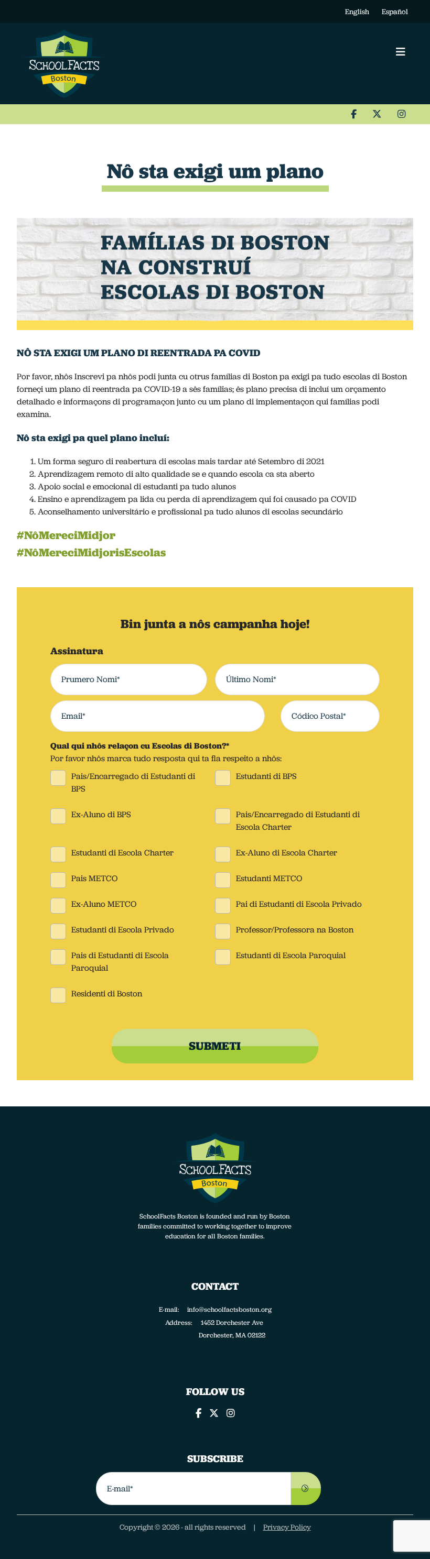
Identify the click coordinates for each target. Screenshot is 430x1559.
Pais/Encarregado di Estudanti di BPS (133, 782)
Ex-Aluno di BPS (101, 814)
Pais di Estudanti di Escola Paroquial (120, 961)
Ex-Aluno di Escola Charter (286, 852)
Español (395, 11)
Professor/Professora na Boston (294, 929)
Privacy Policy (287, 1527)
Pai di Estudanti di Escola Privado (299, 903)
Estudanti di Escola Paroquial (291, 955)
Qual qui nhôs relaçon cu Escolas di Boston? (139, 745)
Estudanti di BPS (266, 776)
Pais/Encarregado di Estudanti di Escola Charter (298, 820)
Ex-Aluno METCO (103, 903)
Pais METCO (94, 878)
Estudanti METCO (269, 878)
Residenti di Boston (106, 993)
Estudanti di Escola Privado (122, 929)
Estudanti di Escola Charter (122, 852)
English (357, 11)
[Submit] (306, 1488)
